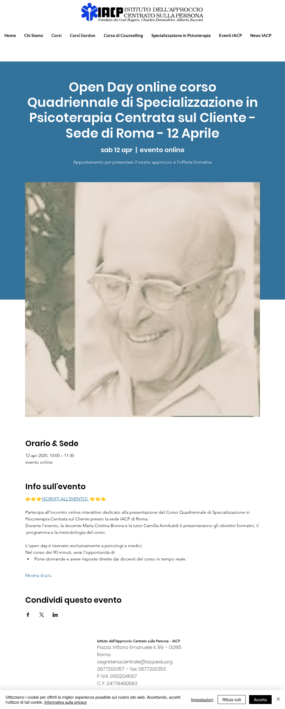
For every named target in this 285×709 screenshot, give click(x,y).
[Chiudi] (278, 700)
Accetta (260, 699)
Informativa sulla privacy (65, 702)
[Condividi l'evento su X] (41, 614)
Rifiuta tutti (231, 699)
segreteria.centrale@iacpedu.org (135, 661)
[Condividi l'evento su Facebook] (28, 614)
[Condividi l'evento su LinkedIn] (55, 614)
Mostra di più (38, 575)
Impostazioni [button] (202, 699)
